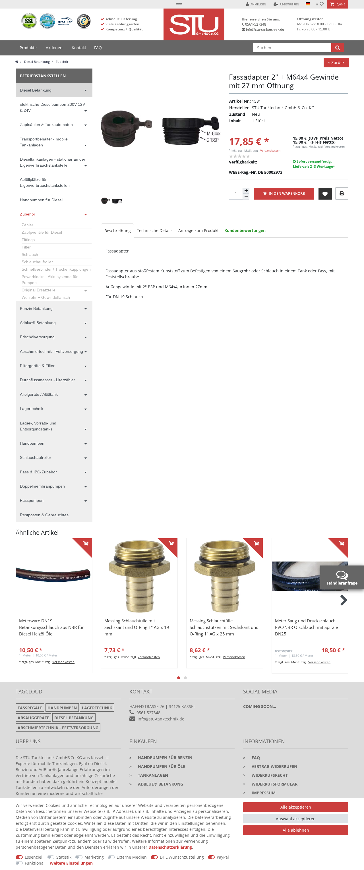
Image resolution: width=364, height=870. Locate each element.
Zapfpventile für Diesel (42, 232)
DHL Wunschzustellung (182, 857)
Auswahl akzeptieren (296, 818)
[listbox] (54, 576)
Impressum (264, 793)
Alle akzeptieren (295, 807)
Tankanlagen (148, 775)
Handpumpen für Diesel (41, 200)
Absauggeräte (33, 717)
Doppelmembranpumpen (42, 486)
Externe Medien (132, 857)
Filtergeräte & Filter (37, 365)
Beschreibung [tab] (117, 230)
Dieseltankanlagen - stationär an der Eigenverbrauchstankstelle (52, 162)
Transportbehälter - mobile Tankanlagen (44, 142)
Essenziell (34, 857)
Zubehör (62, 61)
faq (251, 757)
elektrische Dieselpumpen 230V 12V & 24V (52, 107)
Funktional (35, 863)
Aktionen (54, 47)
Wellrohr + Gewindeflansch (46, 297)
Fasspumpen (32, 500)
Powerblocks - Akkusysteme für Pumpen (50, 279)
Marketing (94, 857)
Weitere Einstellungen (71, 863)
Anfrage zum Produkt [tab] (198, 230)
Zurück (337, 62)
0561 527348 (148, 712)
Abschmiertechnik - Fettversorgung (51, 351)
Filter (26, 247)
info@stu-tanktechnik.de (265, 29)
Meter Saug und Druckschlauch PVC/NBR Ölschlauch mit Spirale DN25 (306, 627)
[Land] (307, 4)
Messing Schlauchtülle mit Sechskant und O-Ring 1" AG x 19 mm (136, 627)
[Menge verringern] (246, 197)
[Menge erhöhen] (246, 191)
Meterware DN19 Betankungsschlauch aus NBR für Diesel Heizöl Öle (51, 627)
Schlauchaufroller (37, 262)
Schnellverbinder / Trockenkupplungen (56, 269)
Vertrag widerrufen (270, 766)
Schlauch (30, 254)
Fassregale (30, 707)
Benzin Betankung (36, 308)
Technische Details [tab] (155, 230)
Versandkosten (270, 150)
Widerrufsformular (274, 784)
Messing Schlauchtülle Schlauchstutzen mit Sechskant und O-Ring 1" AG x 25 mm (224, 627)
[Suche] (337, 47)
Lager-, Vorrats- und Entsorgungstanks (38, 426)
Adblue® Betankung (38, 322)
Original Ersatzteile (38, 290)
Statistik (63, 857)
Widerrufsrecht (270, 775)
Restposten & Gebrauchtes (44, 515)
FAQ (98, 47)
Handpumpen (32, 443)
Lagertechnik (31, 408)
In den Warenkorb (286, 193)
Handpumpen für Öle (157, 766)
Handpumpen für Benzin (160, 757)
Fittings (28, 239)
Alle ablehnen (296, 830)
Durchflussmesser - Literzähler (47, 380)
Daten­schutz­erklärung (170, 847)
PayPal (223, 857)
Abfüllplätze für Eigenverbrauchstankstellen (45, 182)
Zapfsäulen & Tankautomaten (46, 124)
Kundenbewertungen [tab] (245, 230)
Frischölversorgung (37, 337)
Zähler (27, 225)
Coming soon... (259, 706)
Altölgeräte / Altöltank (39, 394)
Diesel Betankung (36, 61)
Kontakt (79, 47)
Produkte (28, 47)
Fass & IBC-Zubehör (38, 472)
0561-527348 (255, 24)
